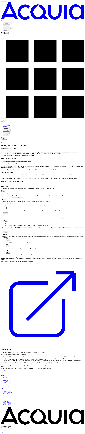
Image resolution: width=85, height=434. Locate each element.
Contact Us (3, 432)
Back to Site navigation (5, 372)
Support (5, 30)
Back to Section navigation (6, 370)
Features (5, 132)
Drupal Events (6, 394)
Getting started (6, 124)
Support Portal (6, 401)
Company (3, 375)
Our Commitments (7, 381)
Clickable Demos (6, 391)
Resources (6, 25)
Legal (4, 382)
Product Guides (7, 23)
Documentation (6, 125)
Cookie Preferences (7, 386)
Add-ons (5, 135)
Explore (2, 388)
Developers (6, 128)
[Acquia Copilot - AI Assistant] (2, 33)
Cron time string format (17, 197)
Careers (4, 396)
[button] (3, 191)
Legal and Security (7, 28)
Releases (5, 126)
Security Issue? (6, 383)
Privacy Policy (6, 384)
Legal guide (6, 130)
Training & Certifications (8, 404)
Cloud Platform (5, 121)
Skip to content (4, 1)
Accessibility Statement (8, 377)
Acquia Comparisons (7, 392)
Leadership (5, 380)
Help (3, 138)
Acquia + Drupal (6, 393)
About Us (5, 379)
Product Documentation (8, 403)
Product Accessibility (7, 402)
